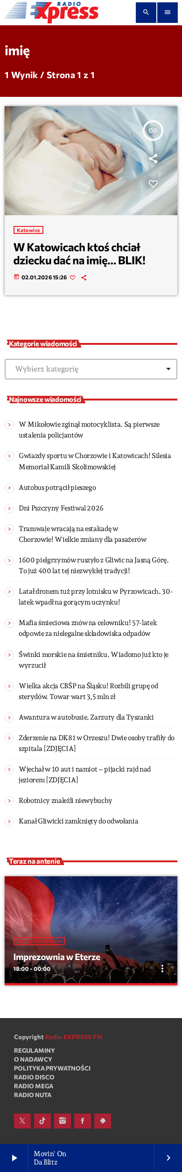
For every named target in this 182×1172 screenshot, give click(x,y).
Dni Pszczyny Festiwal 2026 (61, 508)
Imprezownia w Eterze (57, 956)
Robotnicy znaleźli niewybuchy (65, 800)
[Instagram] (62, 1121)
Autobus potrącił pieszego (57, 487)
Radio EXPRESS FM (74, 1037)
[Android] (102, 1121)
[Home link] (51, 12)
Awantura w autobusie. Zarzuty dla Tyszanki (86, 717)
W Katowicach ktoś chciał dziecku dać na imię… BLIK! (80, 253)
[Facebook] (82, 1121)
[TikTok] (42, 1121)
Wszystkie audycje (39, 941)
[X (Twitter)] (22, 1121)
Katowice (29, 230)
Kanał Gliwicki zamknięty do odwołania (78, 821)
